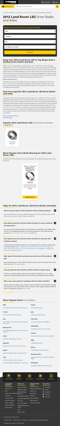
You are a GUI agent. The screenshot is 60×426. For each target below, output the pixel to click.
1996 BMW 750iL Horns (37, 343)
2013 (11, 107)
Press (19, 409)
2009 (53, 105)
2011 (7, 107)
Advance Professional (36, 388)
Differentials (51, 82)
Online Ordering (34, 398)
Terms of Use (17, 420)
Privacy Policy (8, 420)
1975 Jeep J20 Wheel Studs (38, 315)
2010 (4, 107)
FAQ (6, 391)
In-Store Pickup (9, 398)
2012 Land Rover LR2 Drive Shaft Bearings (11, 117)
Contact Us (8, 388)
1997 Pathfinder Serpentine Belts (40, 350)
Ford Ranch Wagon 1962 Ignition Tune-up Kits (15, 363)
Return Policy (8, 407)
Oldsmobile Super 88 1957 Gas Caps (40, 329)
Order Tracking (9, 403)
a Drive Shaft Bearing (18, 264)
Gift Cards (20, 401)
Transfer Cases (10, 83)
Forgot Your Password (11, 393)
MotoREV (32, 395)
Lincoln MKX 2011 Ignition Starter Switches (42, 336)
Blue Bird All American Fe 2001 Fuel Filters (14, 346)
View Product (30, 197)
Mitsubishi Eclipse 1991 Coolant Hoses (41, 365)
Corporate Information (24, 398)
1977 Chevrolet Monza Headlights (40, 322)
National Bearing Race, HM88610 (13, 216)
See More (30, 188)
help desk (46, 273)
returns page (26, 288)
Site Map (24, 420)
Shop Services (34, 400)
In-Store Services (9, 400)
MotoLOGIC (33, 393)
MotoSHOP (33, 391)
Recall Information (10, 405)
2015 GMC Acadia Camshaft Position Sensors (15, 308)
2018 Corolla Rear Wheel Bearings (12, 315)
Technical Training (35, 403)
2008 (50, 105)
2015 (20, 107)
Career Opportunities (23, 396)
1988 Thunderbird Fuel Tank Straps (12, 360)
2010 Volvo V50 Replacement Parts (12, 339)
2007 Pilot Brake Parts (37, 308)
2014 (14, 107)
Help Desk (8, 395)
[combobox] (37, 6)
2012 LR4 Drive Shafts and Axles (30, 248)
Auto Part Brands (22, 387)
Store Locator (21, 412)
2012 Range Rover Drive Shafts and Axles (30, 247)
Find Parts (30, 52)
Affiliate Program (22, 389)
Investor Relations (22, 403)
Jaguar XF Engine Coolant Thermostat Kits (14, 353)
